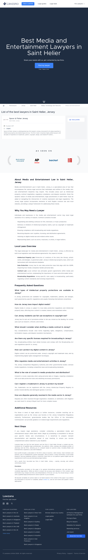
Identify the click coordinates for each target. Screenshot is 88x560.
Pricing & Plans (71, 518)
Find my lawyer (44, 65)
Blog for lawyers (72, 521)
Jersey (23, 105)
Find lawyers (13, 105)
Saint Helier (33, 105)
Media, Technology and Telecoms (51, 105)
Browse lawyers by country (54, 512)
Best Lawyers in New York (32, 512)
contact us (46, 479)
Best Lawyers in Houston (32, 535)
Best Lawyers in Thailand (11, 523)
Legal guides (42, 3)
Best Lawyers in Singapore (11, 519)
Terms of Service (79, 553)
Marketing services (73, 528)
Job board (70, 532)
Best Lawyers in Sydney (32, 521)
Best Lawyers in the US (10, 512)
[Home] (3, 105)
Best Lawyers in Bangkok (32, 528)
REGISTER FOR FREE (76, 536)
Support (70, 553)
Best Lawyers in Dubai (31, 525)
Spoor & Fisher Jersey (18, 118)
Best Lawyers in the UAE (11, 526)
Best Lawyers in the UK (10, 530)
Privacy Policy (61, 553)
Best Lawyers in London (32, 532)
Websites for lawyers (74, 525)
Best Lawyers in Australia (11, 516)
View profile (76, 119)
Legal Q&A (53, 3)
